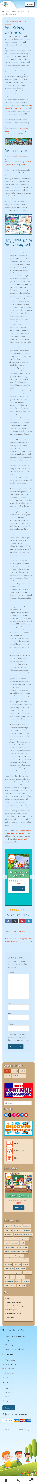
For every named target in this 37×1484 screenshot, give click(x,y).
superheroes (20, 1277)
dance (25, 1247)
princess (7, 1273)
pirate (23, 1268)
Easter (7, 1256)
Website (11, 1024)
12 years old (28, 1234)
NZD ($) (7, 1076)
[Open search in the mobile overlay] (18, 1103)
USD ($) (7, 1071)
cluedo (22, 1243)
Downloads (9, 1392)
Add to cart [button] (18, 889)
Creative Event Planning (15, 1306)
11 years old (18, 1234)
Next (30, 877)
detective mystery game (12, 1251)
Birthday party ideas (17, 12)
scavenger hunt (17, 1273)
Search (18, 1480)
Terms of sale (10, 1360)
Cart (7, 1397)
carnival (7, 1243)
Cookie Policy (10, 1368)
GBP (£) (15, 1076)
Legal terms (9, 1373)
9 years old (26, 1230)
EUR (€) (22, 1076)
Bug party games (26, 939)
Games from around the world (11, 940)
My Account (6, 1480)
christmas (15, 1243)
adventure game (10, 1239)
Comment (12, 972)
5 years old (17, 1226)
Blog (8, 1298)
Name (10, 1003)
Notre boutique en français (15, 1349)
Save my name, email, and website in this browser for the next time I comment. (18, 1037)
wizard (13, 1285)
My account (9, 1388)
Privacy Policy (10, 1364)
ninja (17, 1268)
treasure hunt (9, 1281)
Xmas (19, 1285)
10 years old (8, 1234)
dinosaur (25, 1251)
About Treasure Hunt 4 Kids (15, 1336)
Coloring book (9, 1247)
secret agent (27, 1273)
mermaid (26, 1264)
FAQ (7, 1377)
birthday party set (23, 1239)
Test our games (10, 1345)
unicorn (17, 1281)
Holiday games (12, 1310)
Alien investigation (21, 156)
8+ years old (21, 164)
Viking (7, 1285)
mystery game (9, 1268)
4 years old (8, 1226)
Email (10, 1013)
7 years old (8, 1230)
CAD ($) (15, 1071)
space (6, 1277)
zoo (24, 1285)
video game (26, 1281)
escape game (9, 1260)
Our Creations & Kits (14, 1313)
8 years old (17, 1230)
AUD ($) (22, 1071)
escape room (19, 1260)
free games (8, 1264)
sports (12, 1277)
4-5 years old (25, 162)
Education (10, 1317)
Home (7, 12)
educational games (17, 1256)
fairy (26, 1260)
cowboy (18, 1247)
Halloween (17, 1264)
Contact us (9, 1408)
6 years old (26, 1226)
